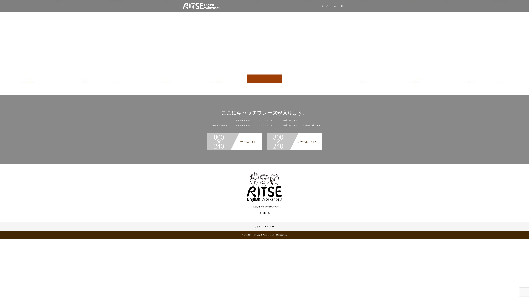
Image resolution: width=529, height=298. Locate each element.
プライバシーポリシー (264, 226)
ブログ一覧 (338, 6)
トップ (324, 6)
